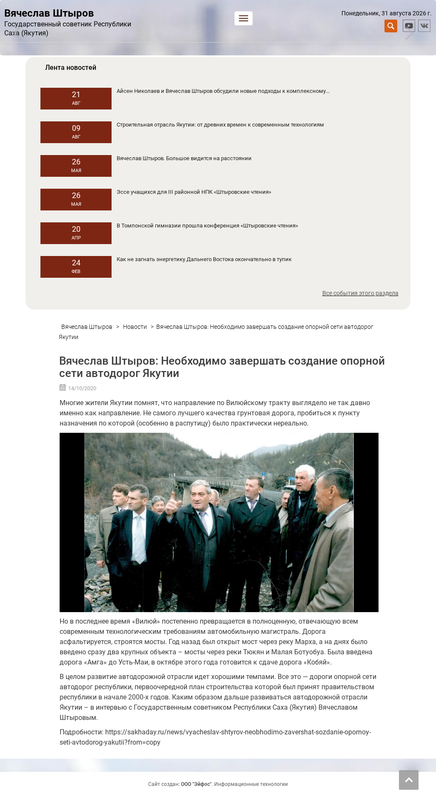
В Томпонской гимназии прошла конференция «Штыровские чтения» (207, 225)
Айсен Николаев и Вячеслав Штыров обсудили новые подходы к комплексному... (223, 91)
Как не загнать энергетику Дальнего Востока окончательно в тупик (204, 259)
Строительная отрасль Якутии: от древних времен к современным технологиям (220, 124)
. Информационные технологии (234, 784)
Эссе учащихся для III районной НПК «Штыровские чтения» (194, 192)
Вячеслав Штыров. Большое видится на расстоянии (184, 158)
